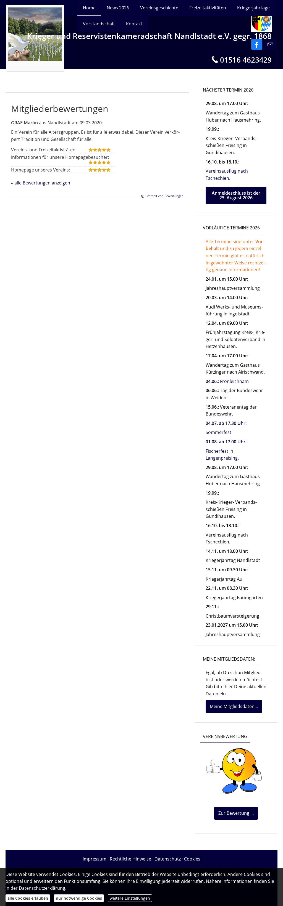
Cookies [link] (192, 859)
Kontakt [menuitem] (134, 24)
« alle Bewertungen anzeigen (40, 183)
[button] (236, 195)
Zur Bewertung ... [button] (236, 813)
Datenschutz (167, 859)
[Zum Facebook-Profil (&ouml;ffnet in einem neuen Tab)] (256, 44)
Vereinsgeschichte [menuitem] (159, 8)
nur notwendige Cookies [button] (79, 898)
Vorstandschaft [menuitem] (99, 24)
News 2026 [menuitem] (118, 8)
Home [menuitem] (89, 8)
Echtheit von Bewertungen (165, 196)
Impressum (94, 859)
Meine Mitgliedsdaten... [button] (234, 706)
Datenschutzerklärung (42, 888)
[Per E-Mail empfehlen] (270, 44)
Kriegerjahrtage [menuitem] (253, 8)
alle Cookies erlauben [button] (27, 898)
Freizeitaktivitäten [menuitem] (207, 8)
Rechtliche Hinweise (130, 859)
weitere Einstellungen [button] (130, 898)
